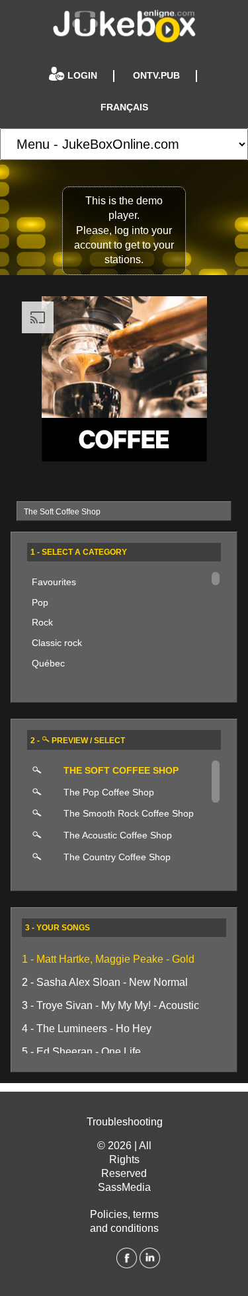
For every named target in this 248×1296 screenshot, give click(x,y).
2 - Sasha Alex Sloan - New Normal (105, 982)
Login (82, 76)
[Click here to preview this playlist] (41, 771)
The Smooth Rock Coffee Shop (128, 813)
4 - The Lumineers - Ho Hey (86, 1028)
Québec (48, 663)
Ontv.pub (156, 76)
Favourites (54, 582)
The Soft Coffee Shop (121, 770)
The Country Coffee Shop (117, 857)
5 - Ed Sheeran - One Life (81, 1051)
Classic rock (57, 642)
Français (124, 107)
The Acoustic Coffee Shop (117, 835)
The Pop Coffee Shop (108, 792)
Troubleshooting (125, 1121)
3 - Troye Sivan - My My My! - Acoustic (110, 1005)
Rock (42, 622)
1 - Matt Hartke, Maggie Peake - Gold (108, 959)
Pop (40, 602)
